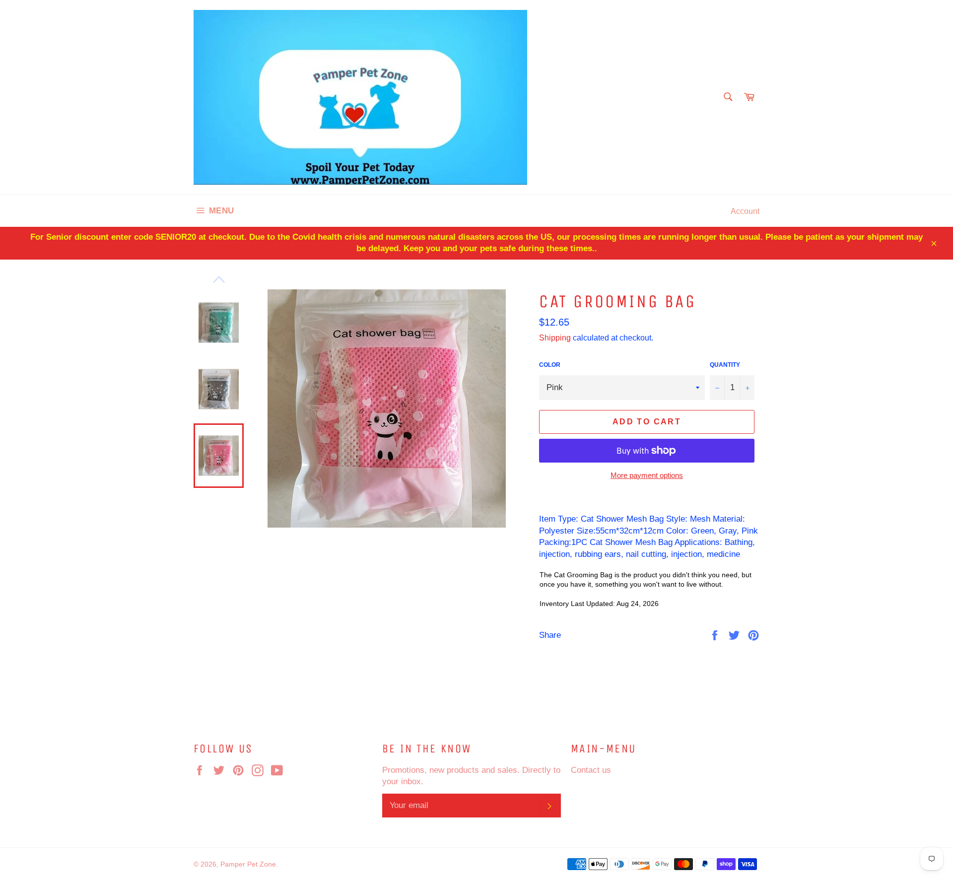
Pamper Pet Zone (248, 864)
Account (745, 210)
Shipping (555, 337)
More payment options (647, 475)
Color (549, 364)
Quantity (725, 364)
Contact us (591, 770)
